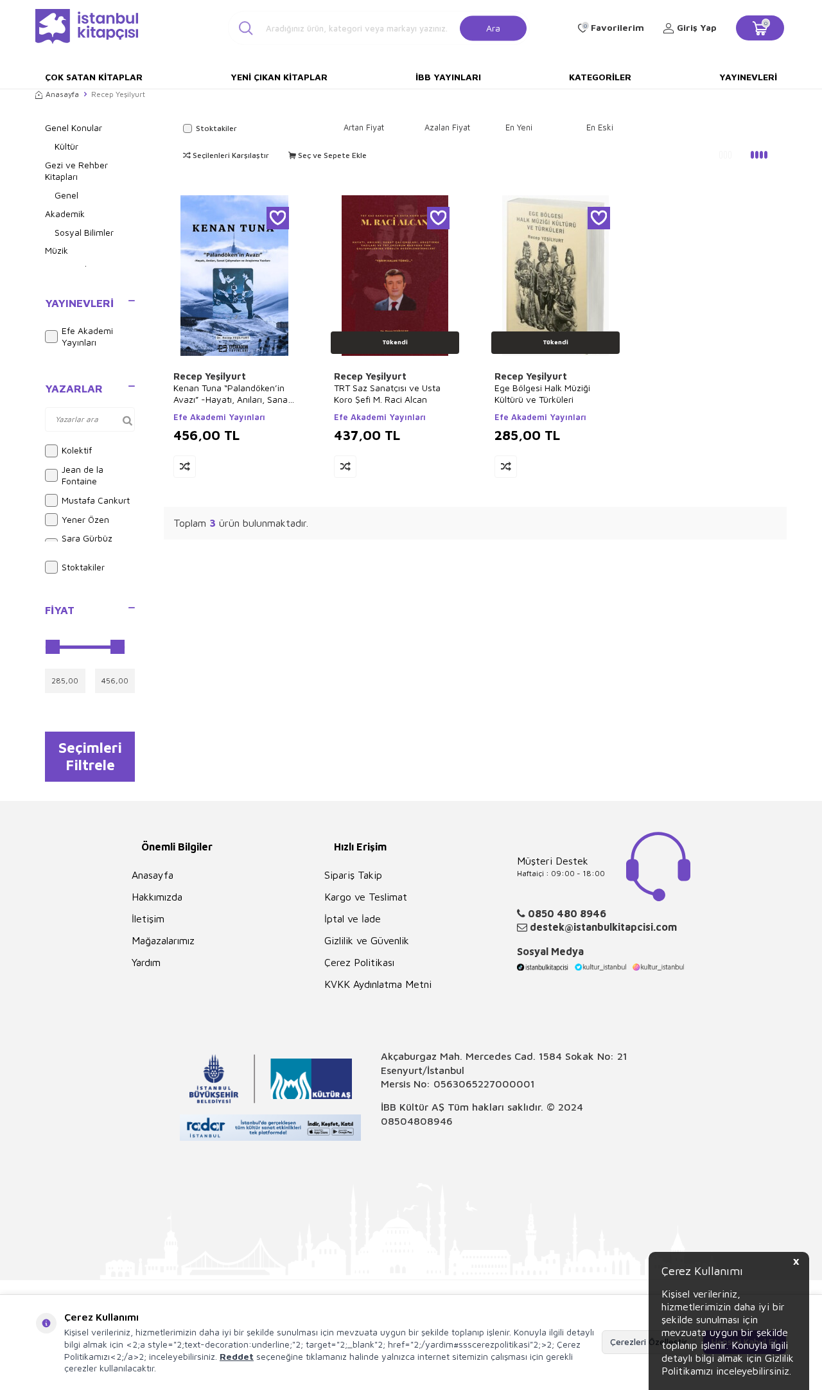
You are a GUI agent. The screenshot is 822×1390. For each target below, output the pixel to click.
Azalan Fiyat (447, 127)
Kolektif (77, 449)
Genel (66, 194)
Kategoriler (600, 76)
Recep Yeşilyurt (209, 376)
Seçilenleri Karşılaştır (230, 155)
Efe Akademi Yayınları (87, 336)
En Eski (599, 127)
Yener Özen (85, 519)
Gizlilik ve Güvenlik (366, 940)
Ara (493, 27)
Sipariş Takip (353, 875)
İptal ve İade (352, 918)
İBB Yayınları (448, 76)
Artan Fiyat (364, 127)
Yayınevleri (748, 76)
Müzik (56, 250)
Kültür (66, 146)
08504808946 (417, 1121)
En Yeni (518, 127)
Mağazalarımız (163, 940)
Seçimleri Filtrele (90, 756)
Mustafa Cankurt (96, 500)
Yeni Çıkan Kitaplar (279, 76)
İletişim (148, 918)
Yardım (146, 962)
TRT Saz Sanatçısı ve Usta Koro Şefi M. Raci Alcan (387, 393)
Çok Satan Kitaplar (94, 76)
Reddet (237, 1356)
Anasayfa (62, 94)
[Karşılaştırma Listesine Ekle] (184, 466)
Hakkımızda (157, 896)
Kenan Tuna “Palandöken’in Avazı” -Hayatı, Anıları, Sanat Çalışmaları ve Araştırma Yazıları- (232, 393)
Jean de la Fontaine (82, 475)
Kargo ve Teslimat (365, 896)
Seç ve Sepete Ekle (331, 155)
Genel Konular (73, 127)
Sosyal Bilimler (84, 232)
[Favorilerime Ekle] (278, 218)
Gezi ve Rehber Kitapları (76, 170)
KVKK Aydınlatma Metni (378, 984)
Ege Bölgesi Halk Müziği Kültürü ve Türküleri (542, 393)
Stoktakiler (83, 566)
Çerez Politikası (359, 962)
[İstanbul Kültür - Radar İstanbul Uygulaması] (271, 1129)
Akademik (65, 213)
